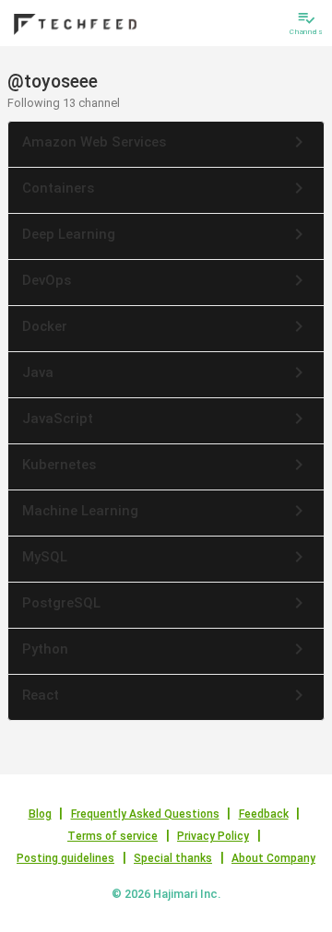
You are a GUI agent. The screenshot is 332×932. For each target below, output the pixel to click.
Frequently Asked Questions (145, 814)
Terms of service (112, 836)
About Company (273, 858)
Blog (40, 814)
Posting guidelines (65, 858)
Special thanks (173, 858)
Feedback (264, 814)
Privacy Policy (213, 836)
